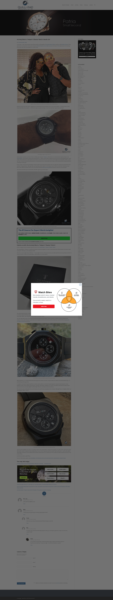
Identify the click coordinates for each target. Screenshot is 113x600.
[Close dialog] (80, 285)
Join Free (44, 306)
